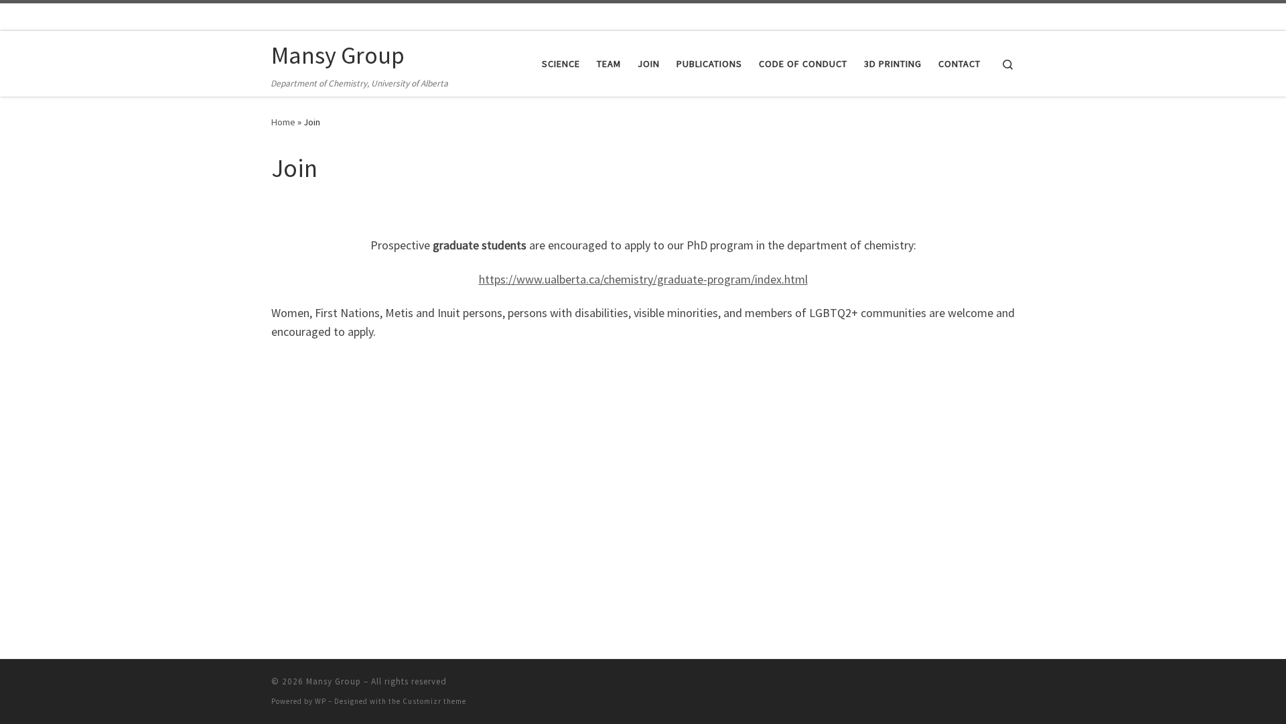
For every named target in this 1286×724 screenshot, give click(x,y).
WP (320, 701)
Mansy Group (333, 681)
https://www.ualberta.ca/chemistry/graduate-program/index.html (643, 279)
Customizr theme (434, 701)
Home (283, 122)
